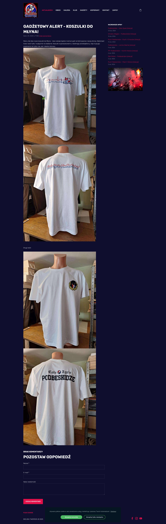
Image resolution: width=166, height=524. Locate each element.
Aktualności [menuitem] (47, 10)
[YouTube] (141, 518)
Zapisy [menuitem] (115, 10)
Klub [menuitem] (75, 10)
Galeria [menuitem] (67, 10)
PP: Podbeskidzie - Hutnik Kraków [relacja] (123, 51)
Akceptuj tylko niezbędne (94, 517)
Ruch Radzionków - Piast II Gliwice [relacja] (123, 62)
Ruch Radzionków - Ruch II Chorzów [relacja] (124, 39)
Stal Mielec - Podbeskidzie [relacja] (120, 56)
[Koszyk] (140, 10)
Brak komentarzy (45, 36)
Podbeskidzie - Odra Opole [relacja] (120, 28)
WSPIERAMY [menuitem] (94, 10)
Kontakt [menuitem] (105, 10)
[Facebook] (132, 518)
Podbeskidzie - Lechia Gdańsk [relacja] (121, 45)
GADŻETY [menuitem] (83, 10)
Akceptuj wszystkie (71, 517)
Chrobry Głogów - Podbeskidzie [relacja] (122, 34)
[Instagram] (136, 518)
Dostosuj (113, 511)
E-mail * (26, 473)
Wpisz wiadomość (29, 482)
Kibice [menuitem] (58, 10)
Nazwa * (26, 463)
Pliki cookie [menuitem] (28, 513)
